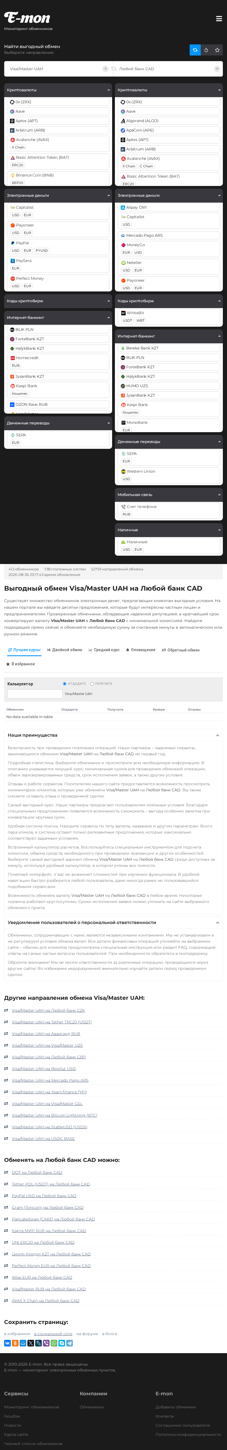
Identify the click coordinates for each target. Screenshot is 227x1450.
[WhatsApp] (54, 1343)
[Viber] (46, 1343)
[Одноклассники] (15, 1343)
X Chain (18, 147)
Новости (12, 1425)
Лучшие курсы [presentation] (26, 650)
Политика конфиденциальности (188, 1434)
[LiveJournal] (38, 1343)
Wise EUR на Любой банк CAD (42, 1277)
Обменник (15, 709)
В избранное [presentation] (23, 664)
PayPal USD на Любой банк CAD (44, 1195)
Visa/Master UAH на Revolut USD (44, 1068)
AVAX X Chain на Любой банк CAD (45, 1300)
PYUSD (42, 250)
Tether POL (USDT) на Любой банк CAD (51, 1184)
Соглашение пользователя (183, 1425)
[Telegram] (69, 1343)
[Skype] (61, 1343)
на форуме (87, 1333)
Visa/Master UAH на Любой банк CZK (48, 1010)
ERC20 (17, 165)
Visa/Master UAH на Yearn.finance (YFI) (49, 1091)
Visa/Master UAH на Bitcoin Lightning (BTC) (54, 1115)
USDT (127, 320)
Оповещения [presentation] (143, 650)
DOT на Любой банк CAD (37, 1172)
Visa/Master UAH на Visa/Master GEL (47, 1103)
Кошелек (19, 393)
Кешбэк (12, 1416)
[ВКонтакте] (7, 1343)
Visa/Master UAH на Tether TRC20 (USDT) (52, 1021)
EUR (27, 215)
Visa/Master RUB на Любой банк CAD (49, 1289)
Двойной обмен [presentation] (67, 650)
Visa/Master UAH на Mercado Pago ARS (50, 1080)
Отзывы (194, 709)
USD (15, 215)
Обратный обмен (183, 650)
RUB (16, 365)
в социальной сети (53, 1333)
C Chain (146, 166)
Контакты (165, 1416)
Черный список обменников (33, 1444)
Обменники (92, 1407)
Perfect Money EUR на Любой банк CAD (51, 1265)
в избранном (17, 1333)
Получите (103, 684)
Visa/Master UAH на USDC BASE (43, 1138)
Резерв (159, 709)
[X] (30, 1343)
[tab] (24, 650)
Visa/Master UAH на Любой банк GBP (49, 1056)
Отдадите (77, 684)
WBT (140, 320)
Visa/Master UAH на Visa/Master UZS (47, 1045)
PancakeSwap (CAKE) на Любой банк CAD (53, 1219)
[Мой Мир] (23, 1343)
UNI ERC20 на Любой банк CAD (43, 1242)
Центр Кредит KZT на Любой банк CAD (51, 1254)
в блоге (109, 1333)
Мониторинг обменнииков (31, 1407)
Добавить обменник (176, 1407)
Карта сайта (16, 1434)
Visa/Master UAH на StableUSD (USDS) (49, 1126)
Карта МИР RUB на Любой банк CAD (49, 1230)
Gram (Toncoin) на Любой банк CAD (48, 1207)
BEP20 (17, 183)
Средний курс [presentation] (107, 650)
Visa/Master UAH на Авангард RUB (46, 1033)
